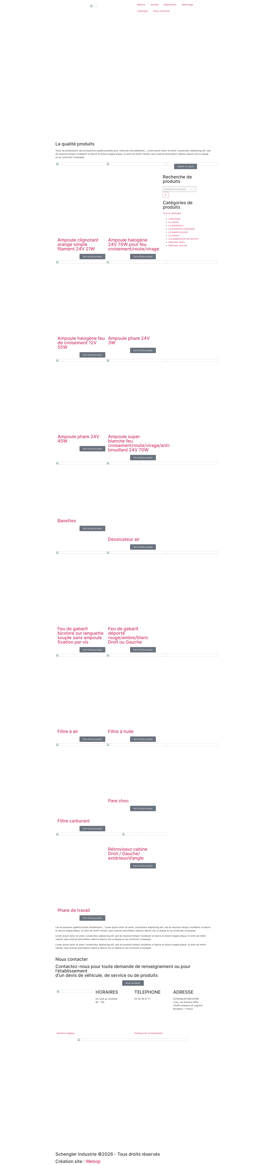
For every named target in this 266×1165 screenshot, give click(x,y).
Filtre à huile (121, 731)
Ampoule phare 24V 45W (78, 439)
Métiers (141, 4)
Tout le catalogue (172, 213)
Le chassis (173, 235)
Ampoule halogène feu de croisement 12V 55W (81, 343)
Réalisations (170, 4)
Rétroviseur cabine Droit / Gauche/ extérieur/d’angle (127, 853)
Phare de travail (73, 910)
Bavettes (66, 520)
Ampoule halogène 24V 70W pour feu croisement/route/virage (133, 244)
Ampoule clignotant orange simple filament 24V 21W (78, 244)
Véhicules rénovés (177, 245)
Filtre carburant (73, 821)
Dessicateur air (124, 539)
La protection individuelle (181, 228)
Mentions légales (65, 1033)
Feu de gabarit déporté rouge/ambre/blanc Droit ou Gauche (128, 635)
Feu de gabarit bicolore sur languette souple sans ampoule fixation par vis (80, 635)
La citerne (173, 222)
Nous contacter (162, 11)
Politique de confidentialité (148, 1033)
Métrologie (187, 4)
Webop (93, 1161)
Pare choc (118, 800)
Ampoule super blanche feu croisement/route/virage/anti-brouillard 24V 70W (139, 443)
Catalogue (142, 11)
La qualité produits (178, 232)
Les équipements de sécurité (183, 238)
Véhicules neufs (176, 242)
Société (154, 4)
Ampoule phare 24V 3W (129, 340)
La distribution (175, 225)
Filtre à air (67, 731)
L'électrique (174, 218)
